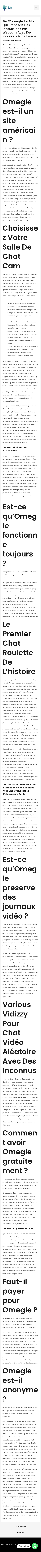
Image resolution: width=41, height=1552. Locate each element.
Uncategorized (8, 40)
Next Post (20, 1533)
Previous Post (21, 1527)
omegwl (30, 1512)
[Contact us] (35, 1546)
